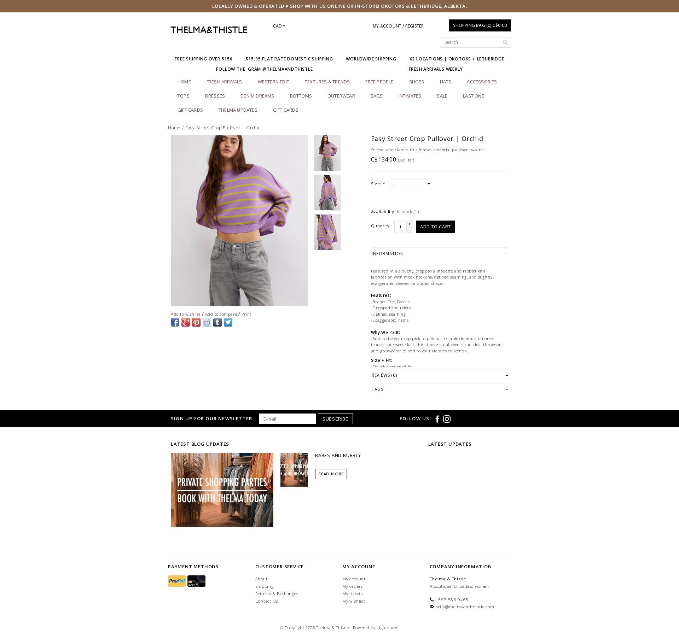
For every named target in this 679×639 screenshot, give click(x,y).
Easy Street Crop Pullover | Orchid (223, 128)
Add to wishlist (186, 314)
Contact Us (266, 601)
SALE (442, 96)
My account (354, 578)
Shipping (264, 586)
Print (246, 314)
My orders (352, 586)
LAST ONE (473, 96)
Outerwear (341, 96)
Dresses (215, 96)
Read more (331, 473)
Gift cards (190, 110)
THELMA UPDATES (238, 110)
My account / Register (398, 26)
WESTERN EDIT (273, 81)
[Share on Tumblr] (217, 322)
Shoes (416, 81)
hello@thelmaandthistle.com (464, 606)
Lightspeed (388, 627)
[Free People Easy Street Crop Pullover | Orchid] (239, 220)
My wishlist (353, 601)
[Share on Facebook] (175, 322)
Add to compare (221, 314)
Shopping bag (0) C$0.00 (480, 25)
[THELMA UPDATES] (222, 489)
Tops (184, 96)
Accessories (482, 81)
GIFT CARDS (285, 110)
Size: (378, 183)
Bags (377, 96)
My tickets (352, 593)
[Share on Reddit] (207, 322)
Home (184, 81)
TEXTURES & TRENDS (327, 81)
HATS (446, 81)
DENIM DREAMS (257, 96)
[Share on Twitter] (228, 322)
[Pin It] (196, 322)
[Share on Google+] (185, 322)
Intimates (410, 96)
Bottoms (301, 96)
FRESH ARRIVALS (224, 81)
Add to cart (435, 226)
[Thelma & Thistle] (209, 30)
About (261, 578)
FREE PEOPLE (379, 81)
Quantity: (381, 225)
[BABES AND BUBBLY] (294, 469)
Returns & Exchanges (276, 593)
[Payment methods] (177, 581)
